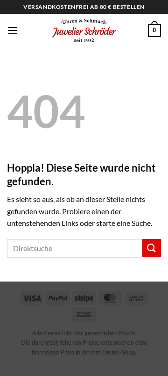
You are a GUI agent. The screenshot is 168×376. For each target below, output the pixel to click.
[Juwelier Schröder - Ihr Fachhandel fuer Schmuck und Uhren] (84, 30)
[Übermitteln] (151, 248)
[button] (12, 30)
